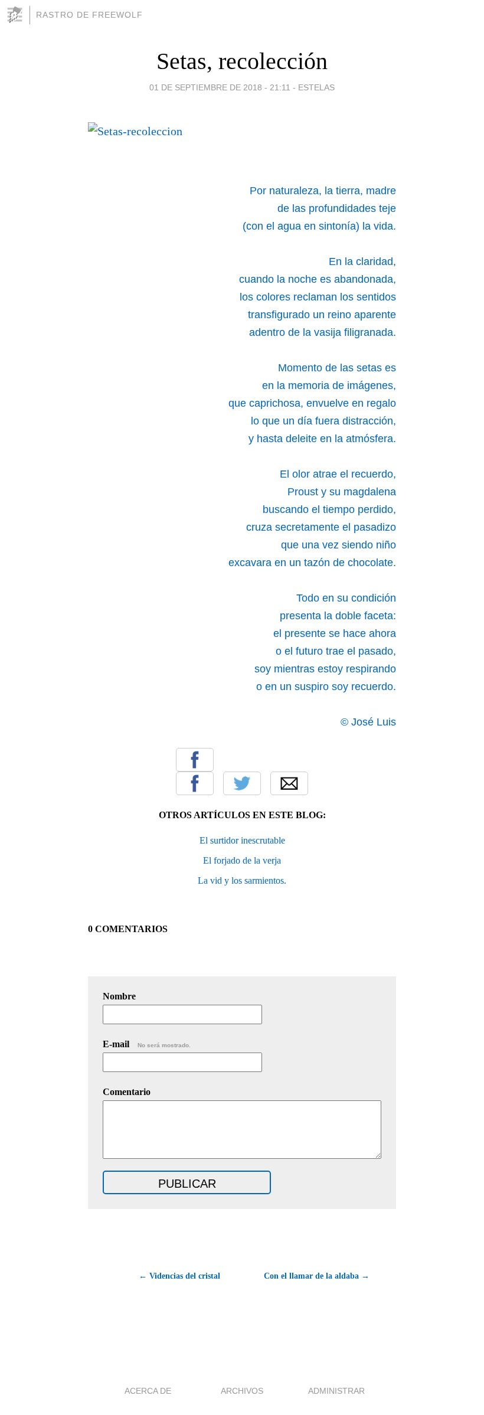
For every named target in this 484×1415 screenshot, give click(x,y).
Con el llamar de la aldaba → (316, 1276)
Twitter (242, 783)
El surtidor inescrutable (242, 840)
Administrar (336, 1391)
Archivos (242, 1391)
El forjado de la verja (242, 860)
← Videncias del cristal (179, 1276)
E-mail (147, 1044)
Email (289, 783)
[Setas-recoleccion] (195, 760)
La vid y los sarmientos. (242, 880)
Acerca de (148, 1391)
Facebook (195, 783)
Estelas (316, 87)
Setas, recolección (242, 61)
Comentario (127, 1092)
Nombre (119, 996)
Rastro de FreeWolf (89, 14)
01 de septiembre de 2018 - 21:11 (219, 87)
